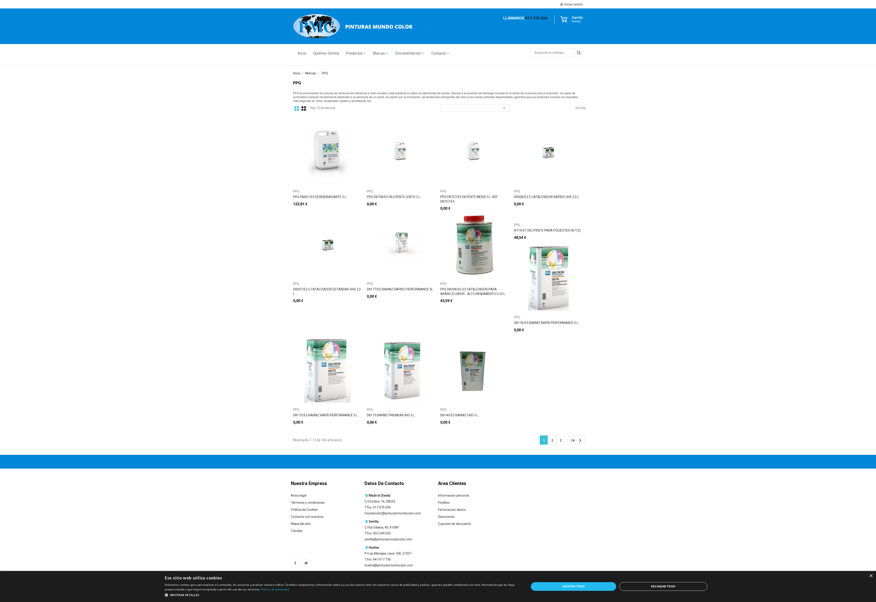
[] (579, 53)
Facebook (295, 563)
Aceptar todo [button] (574, 586)
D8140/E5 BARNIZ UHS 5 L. (459, 415)
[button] (341, 595)
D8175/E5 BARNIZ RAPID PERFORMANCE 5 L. (325, 415)
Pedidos (444, 502)
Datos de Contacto (384, 483)
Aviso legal (298, 495)
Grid (297, 108)
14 (572, 440)
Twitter (306, 563)
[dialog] (438, 586)
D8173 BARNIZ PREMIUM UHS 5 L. (391, 415)
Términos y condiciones (308, 502)
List (304, 108)
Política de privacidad (275, 589)
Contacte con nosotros (307, 517)
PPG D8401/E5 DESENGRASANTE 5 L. (320, 197)
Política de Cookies (304, 509)
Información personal (453, 495)
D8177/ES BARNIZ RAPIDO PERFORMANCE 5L (400, 289)
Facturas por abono (452, 509)
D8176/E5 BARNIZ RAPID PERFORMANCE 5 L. (546, 323)
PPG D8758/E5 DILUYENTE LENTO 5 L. (394, 197)
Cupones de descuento (454, 524)
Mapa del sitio (301, 524)
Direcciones (446, 517)
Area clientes (452, 483)
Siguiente (580, 440)
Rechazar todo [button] (663, 586)
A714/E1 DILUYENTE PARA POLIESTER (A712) (547, 230)
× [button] (871, 576)
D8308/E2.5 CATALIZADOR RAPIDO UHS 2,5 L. (547, 197)
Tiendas (296, 531)
